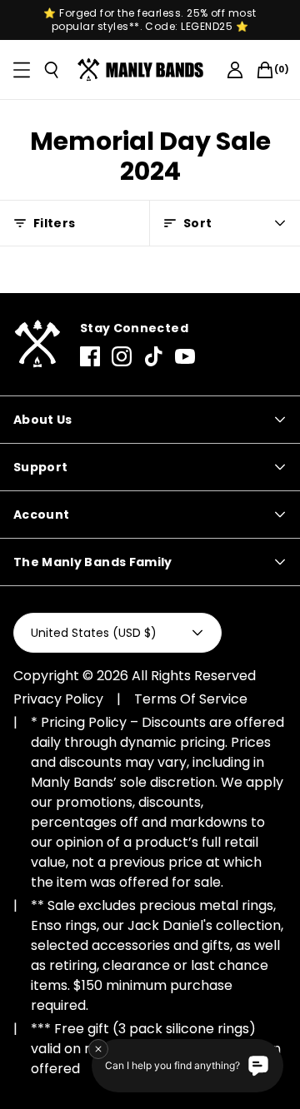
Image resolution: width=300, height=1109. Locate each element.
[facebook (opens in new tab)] (90, 356)
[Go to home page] (36, 344)
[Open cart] (265, 70)
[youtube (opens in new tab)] (185, 356)
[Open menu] (21, 70)
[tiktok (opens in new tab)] (153, 356)
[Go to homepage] (143, 70)
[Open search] (51, 70)
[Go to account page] (235, 70)
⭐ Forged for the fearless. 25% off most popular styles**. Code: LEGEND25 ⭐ (150, 20)
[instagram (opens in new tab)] (122, 356)
